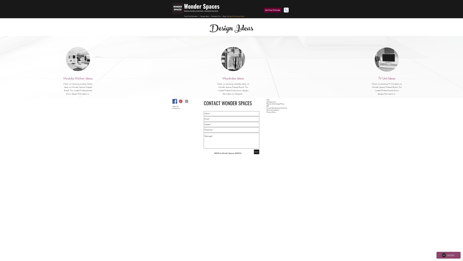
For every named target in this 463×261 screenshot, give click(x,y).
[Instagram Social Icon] (186, 101)
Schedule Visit (216, 16)
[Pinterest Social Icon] (180, 101)
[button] (272, 10)
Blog (224, 16)
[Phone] (286, 10)
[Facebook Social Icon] (174, 101)
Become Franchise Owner (235, 16)
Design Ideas (204, 16)
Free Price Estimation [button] (191, 16)
